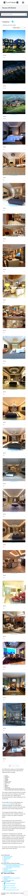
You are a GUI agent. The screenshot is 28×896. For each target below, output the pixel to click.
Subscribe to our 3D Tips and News (12, 877)
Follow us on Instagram (10, 887)
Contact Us (6, 862)
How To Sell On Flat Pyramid (13, 866)
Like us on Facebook (10, 885)
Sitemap (5, 879)
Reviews (6, 869)
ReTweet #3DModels (11, 883)
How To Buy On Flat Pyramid (13, 865)
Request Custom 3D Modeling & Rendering (14, 864)
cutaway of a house (6, 803)
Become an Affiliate (8, 871)
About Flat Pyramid (8, 856)
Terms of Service (7, 857)
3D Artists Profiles (8, 868)
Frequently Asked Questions (10, 870)
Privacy (5, 859)
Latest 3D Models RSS (9, 880)
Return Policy (7, 858)
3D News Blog (7, 876)
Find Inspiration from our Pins (12, 889)
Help (5, 861)
